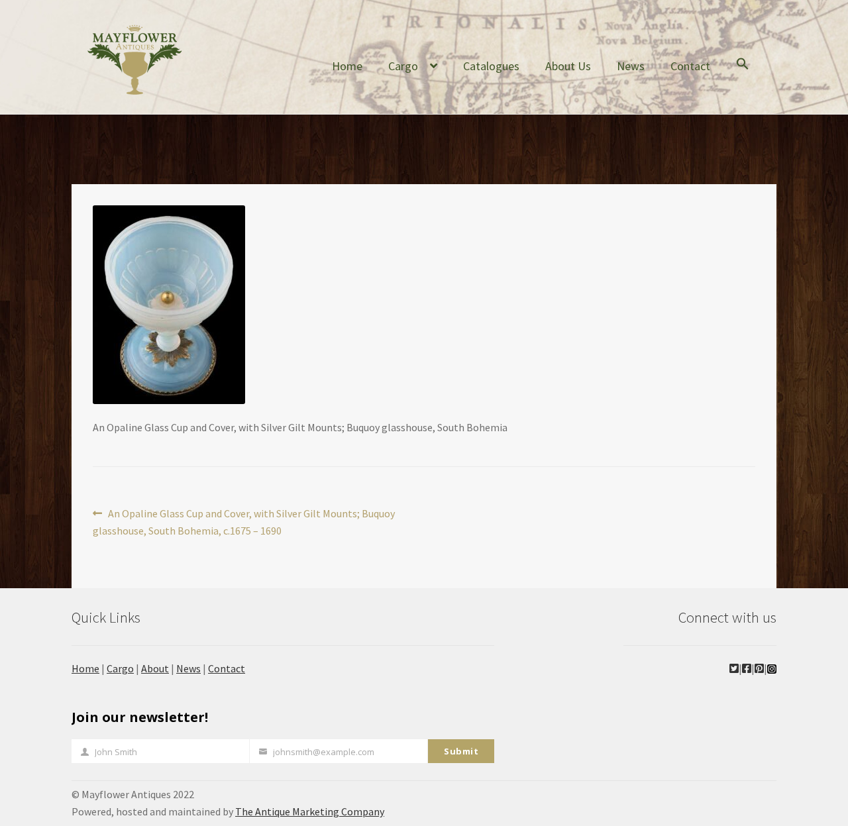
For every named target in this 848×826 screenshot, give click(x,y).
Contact (690, 66)
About (155, 668)
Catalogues (491, 66)
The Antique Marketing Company (309, 811)
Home (347, 66)
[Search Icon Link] (742, 74)
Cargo (403, 66)
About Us (568, 66)
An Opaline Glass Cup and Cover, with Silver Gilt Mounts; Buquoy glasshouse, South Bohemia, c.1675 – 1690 (244, 521)
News (631, 66)
